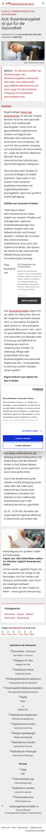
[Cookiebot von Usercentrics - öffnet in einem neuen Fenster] (32, 389)
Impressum (23, 827)
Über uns (5, 827)
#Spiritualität (9, 617)
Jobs (14, 827)
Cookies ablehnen (23, 446)
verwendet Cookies (30, 431)
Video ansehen (29, 300)
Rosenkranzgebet (19, 310)
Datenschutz (36, 827)
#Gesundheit (9, 614)
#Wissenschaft (23, 617)
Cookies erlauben (23, 438)
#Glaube (20, 614)
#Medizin (29, 614)
